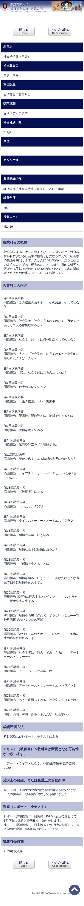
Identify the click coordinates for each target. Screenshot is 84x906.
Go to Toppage (60, 31)
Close (23, 31)
